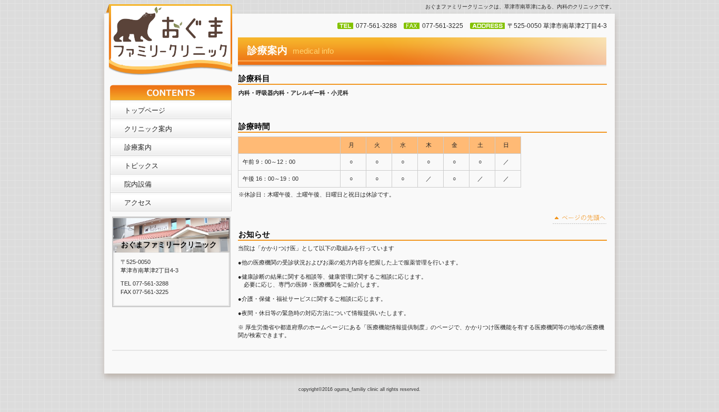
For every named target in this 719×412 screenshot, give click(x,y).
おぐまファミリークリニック (170, 40)
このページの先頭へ (580, 219)
